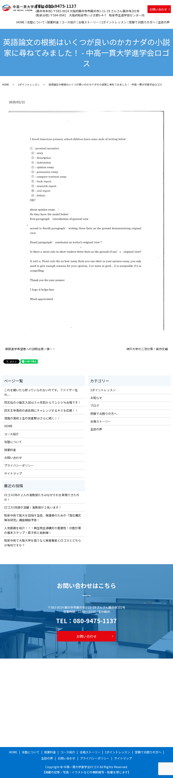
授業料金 (53, 22)
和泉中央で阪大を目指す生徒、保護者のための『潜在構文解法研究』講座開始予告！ (42, 517)
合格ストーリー (88, 22)
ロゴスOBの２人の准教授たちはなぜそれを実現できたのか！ (41, 497)
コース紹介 (68, 22)
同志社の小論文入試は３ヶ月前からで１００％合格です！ (42, 402)
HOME (20, 22)
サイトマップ (13, 473)
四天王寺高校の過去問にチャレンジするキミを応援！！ (41, 410)
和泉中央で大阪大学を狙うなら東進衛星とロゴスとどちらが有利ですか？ (42, 542)
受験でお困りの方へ (142, 22)
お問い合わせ (158, 9)
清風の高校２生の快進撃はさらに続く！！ (32, 418)
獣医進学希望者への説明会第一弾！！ (30, 349)
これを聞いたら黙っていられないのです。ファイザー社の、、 (41, 392)
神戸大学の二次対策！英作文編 (147, 349)
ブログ (94, 405)
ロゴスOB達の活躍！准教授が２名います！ (33, 507)
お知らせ (96, 398)
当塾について (36, 22)
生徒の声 (164, 22)
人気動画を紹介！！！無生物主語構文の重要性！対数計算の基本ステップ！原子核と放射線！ (42, 530)
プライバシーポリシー (19, 465)
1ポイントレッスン (114, 22)
